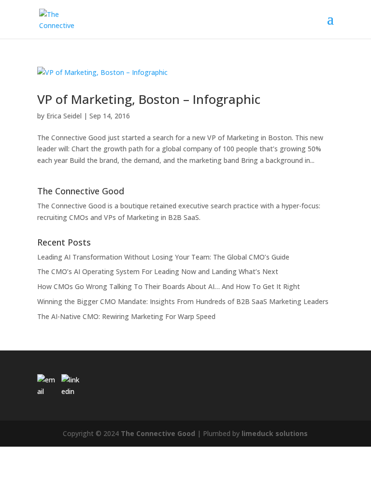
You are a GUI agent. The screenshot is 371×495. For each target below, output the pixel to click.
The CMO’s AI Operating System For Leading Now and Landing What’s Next (157, 271)
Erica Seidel (64, 115)
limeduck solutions (275, 433)
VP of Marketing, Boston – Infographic (148, 99)
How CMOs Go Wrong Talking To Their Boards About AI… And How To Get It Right (168, 286)
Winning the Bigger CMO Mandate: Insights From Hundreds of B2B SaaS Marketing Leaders (182, 301)
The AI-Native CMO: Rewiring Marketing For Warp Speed (126, 316)
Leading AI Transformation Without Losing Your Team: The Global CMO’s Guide (163, 257)
